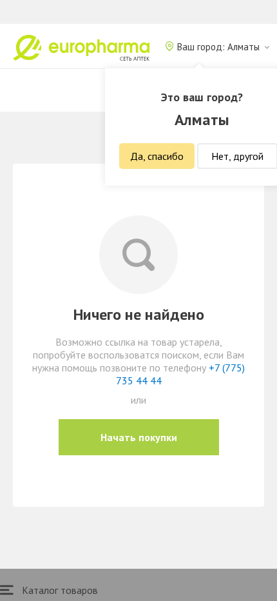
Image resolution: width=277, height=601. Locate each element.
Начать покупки (138, 437)
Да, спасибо (157, 156)
